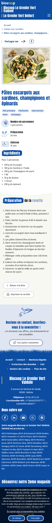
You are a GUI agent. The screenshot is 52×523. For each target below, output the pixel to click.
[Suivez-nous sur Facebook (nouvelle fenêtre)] (5, 417)
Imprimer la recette (20, 294)
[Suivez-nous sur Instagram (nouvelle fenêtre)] (32, 417)
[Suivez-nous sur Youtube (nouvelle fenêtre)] (23, 417)
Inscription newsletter (28, 342)
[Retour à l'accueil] (12, 3)
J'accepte (35, 518)
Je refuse (16, 518)
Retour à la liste (17, 285)
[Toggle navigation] (48, 16)
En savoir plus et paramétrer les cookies (26, 511)
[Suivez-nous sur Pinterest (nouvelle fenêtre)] (41, 417)
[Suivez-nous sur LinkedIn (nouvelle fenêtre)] (14, 417)
